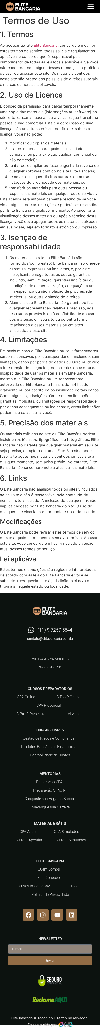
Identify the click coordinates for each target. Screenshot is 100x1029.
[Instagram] (43, 915)
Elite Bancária (46, 45)
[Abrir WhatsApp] (88, 1017)
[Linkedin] (71, 915)
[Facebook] (28, 915)
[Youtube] (57, 915)
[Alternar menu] (90, 6)
